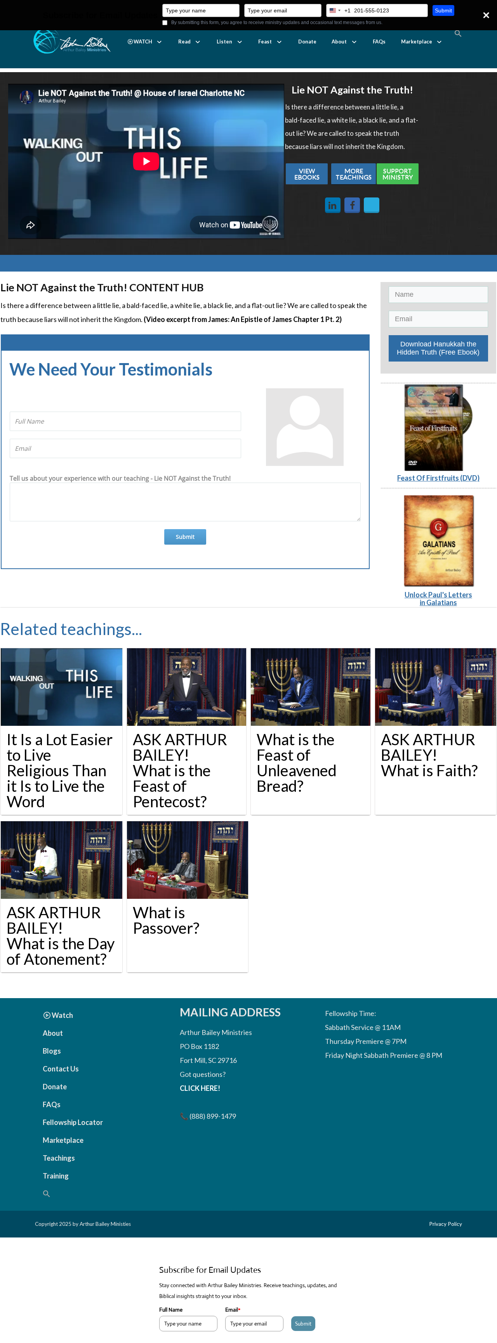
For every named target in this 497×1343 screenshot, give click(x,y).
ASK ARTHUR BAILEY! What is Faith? (429, 755)
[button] (145, 41)
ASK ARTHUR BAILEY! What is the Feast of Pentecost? (180, 770)
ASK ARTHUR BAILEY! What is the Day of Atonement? (61, 935)
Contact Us (61, 1068)
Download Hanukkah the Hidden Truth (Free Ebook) (438, 348)
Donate (307, 41)
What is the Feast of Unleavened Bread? (297, 762)
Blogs (52, 1051)
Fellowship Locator (73, 1122)
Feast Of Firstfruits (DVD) (438, 478)
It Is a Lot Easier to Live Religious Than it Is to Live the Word (60, 770)
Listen (224, 41)
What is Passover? (166, 920)
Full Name (170, 1309)
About (339, 41)
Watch (62, 1015)
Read (184, 41)
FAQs (379, 41)
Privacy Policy (445, 1224)
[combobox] (339, 10)
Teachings (59, 1158)
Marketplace (416, 41)
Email (232, 1309)
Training (56, 1176)
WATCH (143, 41)
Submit (443, 10)
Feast (265, 41)
